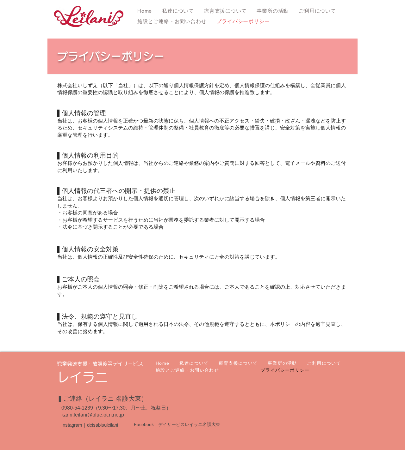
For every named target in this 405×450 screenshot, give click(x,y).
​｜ (156, 424)
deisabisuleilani (102, 425)
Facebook (144, 424)
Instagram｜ (74, 425)
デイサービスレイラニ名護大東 (189, 424)
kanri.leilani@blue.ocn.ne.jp (92, 414)
